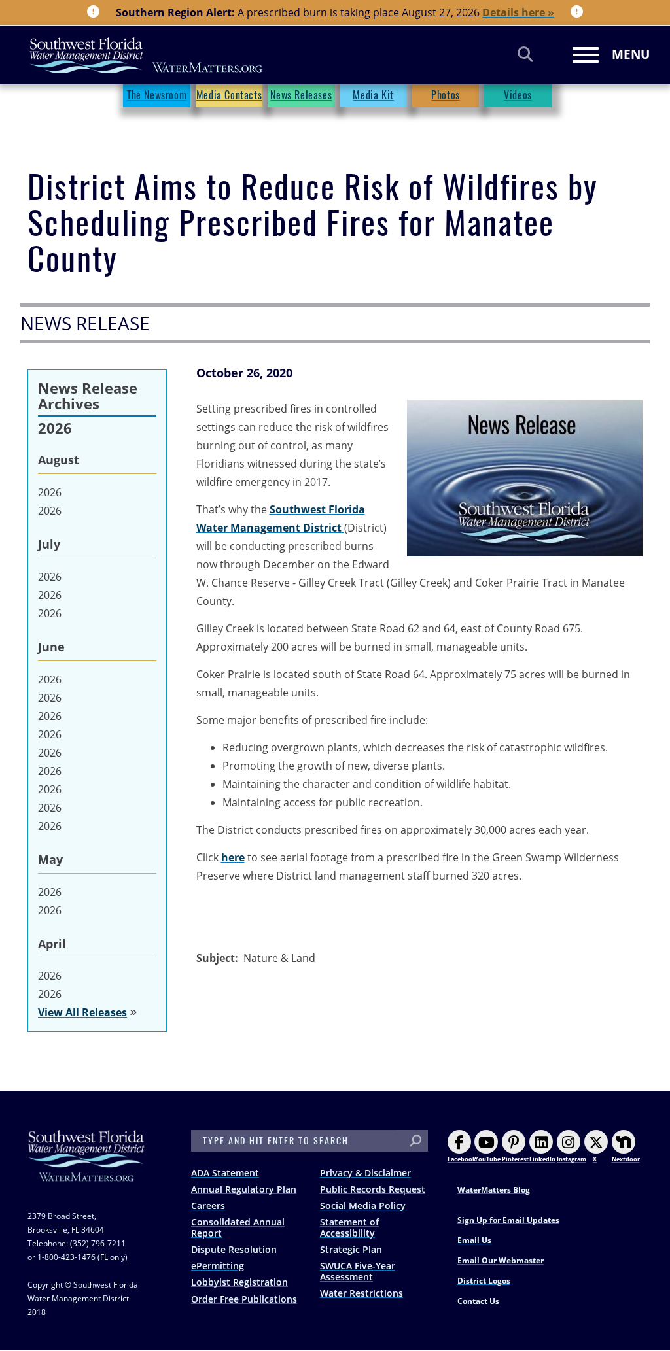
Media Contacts (229, 95)
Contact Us (478, 1301)
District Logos (483, 1280)
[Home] (146, 55)
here (233, 857)
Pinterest (515, 1159)
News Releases (301, 95)
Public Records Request (372, 1189)
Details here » (518, 12)
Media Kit (373, 95)
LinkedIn (542, 1159)
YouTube (487, 1159)
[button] (525, 478)
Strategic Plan (351, 1249)
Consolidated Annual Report (238, 1227)
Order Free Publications (244, 1299)
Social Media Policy (363, 1205)
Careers (208, 1205)
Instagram (571, 1159)
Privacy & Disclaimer (365, 1173)
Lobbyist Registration (239, 1282)
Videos (518, 95)
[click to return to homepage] (86, 1168)
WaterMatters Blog (493, 1189)
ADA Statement (225, 1173)
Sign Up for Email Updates (508, 1219)
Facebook (462, 1159)
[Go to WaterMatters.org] (343, 528)
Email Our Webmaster (500, 1260)
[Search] (525, 54)
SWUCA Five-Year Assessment (357, 1271)
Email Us (474, 1240)
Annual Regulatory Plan (243, 1189)
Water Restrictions (361, 1293)
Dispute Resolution (234, 1249)
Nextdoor (626, 1159)
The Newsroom (156, 95)
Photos (445, 95)
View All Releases (82, 1012)
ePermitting (217, 1265)
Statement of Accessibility (349, 1227)
